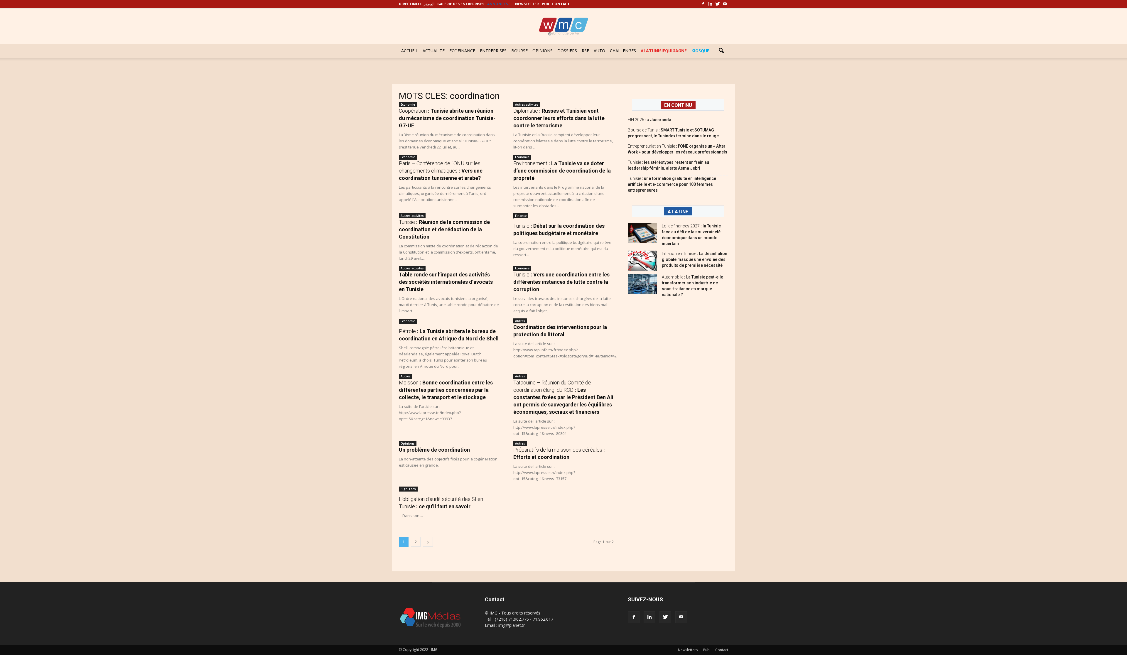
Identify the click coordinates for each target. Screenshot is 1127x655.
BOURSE (519, 50)
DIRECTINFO (410, 3)
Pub (706, 649)
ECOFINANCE (462, 50)
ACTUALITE (434, 50)
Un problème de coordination (434, 450)
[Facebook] (703, 4)
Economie (408, 104)
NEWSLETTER (527, 3)
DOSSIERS (567, 50)
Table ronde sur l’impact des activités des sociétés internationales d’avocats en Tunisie (446, 281)
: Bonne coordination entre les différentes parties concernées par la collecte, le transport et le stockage (446, 389)
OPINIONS (542, 50)
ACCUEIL (409, 50)
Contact (721, 649)
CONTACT (561, 3)
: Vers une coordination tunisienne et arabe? (440, 170)
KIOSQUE (700, 50)
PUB (545, 3)
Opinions (408, 443)
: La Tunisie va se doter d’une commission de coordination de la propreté (562, 170)
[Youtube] (725, 4)
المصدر (429, 3)
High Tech (408, 489)
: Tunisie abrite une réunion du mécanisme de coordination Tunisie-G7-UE (447, 118)
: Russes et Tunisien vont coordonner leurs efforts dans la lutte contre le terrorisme (559, 118)
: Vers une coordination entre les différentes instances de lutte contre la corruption (561, 281)
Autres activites (526, 104)
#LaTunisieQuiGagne (664, 50)
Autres (520, 321)
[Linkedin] (710, 4)
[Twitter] (717, 4)
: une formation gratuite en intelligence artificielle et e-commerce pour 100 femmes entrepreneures (672, 184)
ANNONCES (497, 3)
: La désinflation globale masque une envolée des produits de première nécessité (694, 259)
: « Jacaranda (649, 119)
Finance (521, 216)
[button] (721, 51)
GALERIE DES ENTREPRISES (460, 3)
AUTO (599, 50)
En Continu (678, 105)
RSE (585, 50)
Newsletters (688, 649)
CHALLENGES (623, 50)
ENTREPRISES (493, 50)
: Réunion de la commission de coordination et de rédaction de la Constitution (444, 229)
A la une (678, 212)
